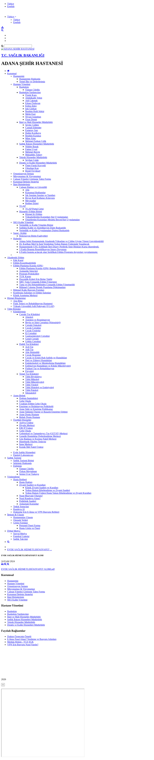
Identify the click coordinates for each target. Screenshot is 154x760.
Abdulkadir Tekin (33, 98)
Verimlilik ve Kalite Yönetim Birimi (36, 225)
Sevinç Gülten (32, 125)
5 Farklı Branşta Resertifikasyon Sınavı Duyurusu (42, 249)
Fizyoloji (29, 371)
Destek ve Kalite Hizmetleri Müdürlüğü (38, 163)
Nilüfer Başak (31, 146)
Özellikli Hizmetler (22, 420)
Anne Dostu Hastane (29, 414)
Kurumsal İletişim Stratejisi (26, 181)
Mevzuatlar (30, 200)
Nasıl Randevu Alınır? (29, 498)
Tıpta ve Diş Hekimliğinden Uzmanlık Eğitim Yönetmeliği (47, 284)
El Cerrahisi (31, 333)
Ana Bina (17, 301)
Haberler (17, 238)
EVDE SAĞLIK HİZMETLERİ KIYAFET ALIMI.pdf (28, 569)
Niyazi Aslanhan (33, 116)
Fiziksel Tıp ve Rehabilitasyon (39, 368)
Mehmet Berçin (32, 152)
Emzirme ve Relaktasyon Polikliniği (36, 406)
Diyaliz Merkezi (27, 425)
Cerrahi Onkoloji (33, 325)
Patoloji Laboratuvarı (23, 455)
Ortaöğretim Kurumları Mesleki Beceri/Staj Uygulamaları (52, 219)
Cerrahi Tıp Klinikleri (29, 314)
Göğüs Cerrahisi (33, 341)
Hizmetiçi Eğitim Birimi (30, 211)
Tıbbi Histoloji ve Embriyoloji (39, 387)
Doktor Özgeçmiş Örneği (19, 636)
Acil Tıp (29, 347)
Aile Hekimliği (32, 352)
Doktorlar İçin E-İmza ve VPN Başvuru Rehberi (36, 512)
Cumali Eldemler (33, 127)
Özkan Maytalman (28, 471)
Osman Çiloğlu (32, 89)
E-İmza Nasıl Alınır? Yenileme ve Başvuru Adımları (31, 639)
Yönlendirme (13, 476)
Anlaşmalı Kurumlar (29, 504)
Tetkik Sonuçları (21, 506)
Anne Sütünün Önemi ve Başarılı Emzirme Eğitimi (43, 412)
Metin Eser (30, 114)
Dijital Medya (13, 531)
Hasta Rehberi (20, 479)
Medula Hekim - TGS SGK (20, 642)
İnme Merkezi (25, 444)
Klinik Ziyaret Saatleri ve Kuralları (41, 487)
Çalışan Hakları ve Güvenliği (33, 187)
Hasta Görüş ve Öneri (29, 528)
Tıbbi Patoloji (31, 390)
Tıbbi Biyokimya (33, 376)
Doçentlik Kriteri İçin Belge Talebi (35, 279)
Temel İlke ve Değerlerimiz (32, 81)
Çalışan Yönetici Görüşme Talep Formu (32, 179)
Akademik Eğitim (15, 257)
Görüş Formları (20, 523)
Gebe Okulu (25, 401)
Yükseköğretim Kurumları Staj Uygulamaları (46, 217)
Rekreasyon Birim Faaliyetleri (33, 236)
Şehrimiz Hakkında (22, 463)
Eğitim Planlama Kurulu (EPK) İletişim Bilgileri (42, 268)
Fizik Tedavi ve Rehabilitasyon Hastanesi (32, 303)
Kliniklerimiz (19, 311)
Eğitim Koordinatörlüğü (24, 263)
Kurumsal (12, 73)
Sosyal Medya (20, 533)
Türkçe (10, 3)
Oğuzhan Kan (32, 168)
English (10, 6)
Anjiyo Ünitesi (26, 422)
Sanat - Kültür (20, 233)
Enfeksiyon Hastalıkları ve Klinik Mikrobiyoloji (48, 366)
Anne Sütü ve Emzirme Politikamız (36, 409)
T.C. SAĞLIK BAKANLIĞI (22, 55)
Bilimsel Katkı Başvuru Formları (28, 290)
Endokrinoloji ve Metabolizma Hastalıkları (45, 363)
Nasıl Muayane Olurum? (31, 495)
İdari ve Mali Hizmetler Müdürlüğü (36, 122)
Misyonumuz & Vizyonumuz (27, 176)
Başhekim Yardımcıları (30, 92)
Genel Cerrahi (32, 338)
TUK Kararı (25, 276)
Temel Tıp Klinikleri (29, 374)
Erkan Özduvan (32, 103)
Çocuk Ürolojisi (32, 330)
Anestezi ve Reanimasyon (37, 319)
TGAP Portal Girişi (34, 209)
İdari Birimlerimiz (21, 184)
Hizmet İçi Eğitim (33, 214)
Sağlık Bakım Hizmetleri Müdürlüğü (36, 144)
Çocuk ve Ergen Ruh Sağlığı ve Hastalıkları (46, 357)
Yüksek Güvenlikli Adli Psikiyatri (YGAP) (33, 306)
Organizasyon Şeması (23, 173)
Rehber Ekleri (31, 203)
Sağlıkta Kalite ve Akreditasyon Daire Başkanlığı (42, 227)
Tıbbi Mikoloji (32, 379)
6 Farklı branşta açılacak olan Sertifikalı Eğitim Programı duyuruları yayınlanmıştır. (58, 252)
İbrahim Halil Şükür (34, 111)
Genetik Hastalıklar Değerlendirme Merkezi (40, 436)
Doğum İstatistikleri (28, 398)
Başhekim (24, 87)
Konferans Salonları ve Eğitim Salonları (32, 292)
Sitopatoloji (30, 393)
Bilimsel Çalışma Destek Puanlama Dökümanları (42, 287)
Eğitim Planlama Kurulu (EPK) (28, 265)
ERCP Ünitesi (26, 428)
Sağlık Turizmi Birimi (23, 460)
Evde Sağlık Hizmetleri (24, 452)
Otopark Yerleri (20, 520)
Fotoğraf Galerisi (21, 536)
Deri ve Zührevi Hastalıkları (38, 360)
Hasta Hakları (25, 482)
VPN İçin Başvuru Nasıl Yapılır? (22, 644)
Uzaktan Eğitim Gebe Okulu (32, 403)
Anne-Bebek (19, 395)
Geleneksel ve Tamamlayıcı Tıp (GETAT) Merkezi (43, 433)
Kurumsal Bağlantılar (35, 192)
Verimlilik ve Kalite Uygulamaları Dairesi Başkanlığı (44, 230)
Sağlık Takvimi (20, 539)
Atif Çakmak (31, 100)
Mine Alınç (30, 138)
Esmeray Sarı (31, 130)
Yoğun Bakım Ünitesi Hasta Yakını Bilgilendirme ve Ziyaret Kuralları (58, 493)
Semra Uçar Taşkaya (29, 474)
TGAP (22, 206)
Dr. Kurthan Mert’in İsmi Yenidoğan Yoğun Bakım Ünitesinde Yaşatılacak (54, 244)
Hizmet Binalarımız (16, 298)
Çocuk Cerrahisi (33, 328)
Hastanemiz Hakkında (29, 79)
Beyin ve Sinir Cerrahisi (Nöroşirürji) (43, 322)
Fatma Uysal (31, 149)
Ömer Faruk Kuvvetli (35, 165)
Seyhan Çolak (32, 160)
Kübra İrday (31, 106)
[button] (11, 16)
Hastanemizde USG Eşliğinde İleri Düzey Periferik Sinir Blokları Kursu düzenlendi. (59, 246)
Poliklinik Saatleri (27, 501)
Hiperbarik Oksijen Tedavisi (32, 441)
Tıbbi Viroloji (31, 384)
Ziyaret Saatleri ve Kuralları (32, 485)
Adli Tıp (29, 349)
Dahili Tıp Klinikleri (29, 344)
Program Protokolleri (29, 273)
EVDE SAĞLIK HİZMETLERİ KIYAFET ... (29, 549)
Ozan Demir (31, 119)
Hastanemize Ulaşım (23, 517)
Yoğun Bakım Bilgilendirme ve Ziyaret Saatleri (47, 490)
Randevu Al (19, 509)
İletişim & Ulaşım (15, 514)
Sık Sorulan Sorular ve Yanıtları (40, 195)
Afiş (27, 190)
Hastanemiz (18, 76)
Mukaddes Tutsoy (33, 154)
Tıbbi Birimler (14, 309)
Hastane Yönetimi (21, 84)
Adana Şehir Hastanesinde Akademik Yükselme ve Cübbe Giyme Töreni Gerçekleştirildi (61, 241)
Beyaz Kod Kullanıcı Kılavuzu (40, 198)
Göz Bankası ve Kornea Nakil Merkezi (37, 439)
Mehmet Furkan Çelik (35, 141)
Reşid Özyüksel (32, 171)
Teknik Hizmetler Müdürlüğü (33, 157)
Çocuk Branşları (33, 355)
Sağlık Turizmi (14, 458)
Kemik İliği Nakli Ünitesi (31, 447)
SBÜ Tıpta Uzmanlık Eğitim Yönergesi (38, 282)
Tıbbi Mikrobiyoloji (34, 382)
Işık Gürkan (31, 108)
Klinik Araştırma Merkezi (25, 295)
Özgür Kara (31, 95)
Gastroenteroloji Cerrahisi (37, 336)
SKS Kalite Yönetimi (23, 222)
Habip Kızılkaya (33, 133)
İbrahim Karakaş (33, 135)
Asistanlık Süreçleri (28, 271)
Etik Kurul (18, 260)
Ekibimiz (17, 466)
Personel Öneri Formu (29, 525)
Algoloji (29, 317)
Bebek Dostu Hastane (29, 417)
